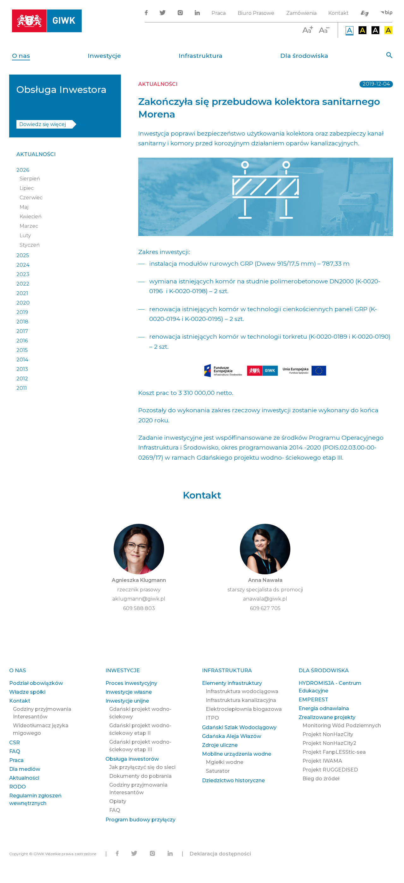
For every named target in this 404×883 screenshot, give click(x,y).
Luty (25, 236)
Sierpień (30, 179)
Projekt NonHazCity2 (329, 743)
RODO (17, 787)
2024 (22, 265)
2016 (22, 341)
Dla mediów (24, 769)
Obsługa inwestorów (132, 759)
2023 (22, 274)
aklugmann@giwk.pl (138, 599)
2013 (22, 369)
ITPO (212, 718)
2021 (22, 293)
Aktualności (36, 154)
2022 (22, 284)
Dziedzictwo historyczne (233, 780)
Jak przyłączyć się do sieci (142, 767)
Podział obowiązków (36, 683)
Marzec (29, 226)
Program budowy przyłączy (140, 820)
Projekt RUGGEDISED (330, 770)
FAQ (14, 751)
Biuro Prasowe (256, 13)
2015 (22, 350)
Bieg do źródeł (320, 779)
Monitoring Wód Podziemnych (341, 726)
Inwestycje (104, 55)
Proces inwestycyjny (131, 683)
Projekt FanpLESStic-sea (334, 752)
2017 (22, 331)
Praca (218, 13)
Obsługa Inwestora (61, 89)
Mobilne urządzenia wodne (236, 754)
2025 (22, 255)
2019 (22, 312)
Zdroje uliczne (220, 745)
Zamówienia (301, 13)
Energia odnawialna (324, 708)
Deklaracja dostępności (220, 854)
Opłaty (117, 801)
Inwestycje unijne (127, 701)
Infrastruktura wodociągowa (242, 691)
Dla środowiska (304, 55)
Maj (24, 207)
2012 (22, 379)
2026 (22, 170)
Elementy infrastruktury (232, 683)
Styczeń (30, 245)
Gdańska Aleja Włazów (231, 736)
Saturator (218, 771)
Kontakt (338, 13)
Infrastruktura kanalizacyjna (241, 700)
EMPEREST (313, 700)
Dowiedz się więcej (42, 124)
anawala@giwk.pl (265, 599)
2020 (23, 303)
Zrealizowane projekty (327, 717)
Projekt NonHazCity (327, 734)
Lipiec (27, 188)
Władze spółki (27, 692)
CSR (14, 743)
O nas (21, 55)
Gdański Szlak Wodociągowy (239, 727)
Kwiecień (31, 217)
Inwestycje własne (128, 692)
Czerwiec (31, 198)
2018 (22, 322)
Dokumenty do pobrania (140, 776)
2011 (21, 388)
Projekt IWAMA (322, 761)
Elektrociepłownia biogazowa (244, 709)
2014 (22, 360)
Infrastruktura (201, 55)
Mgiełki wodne (224, 762)
